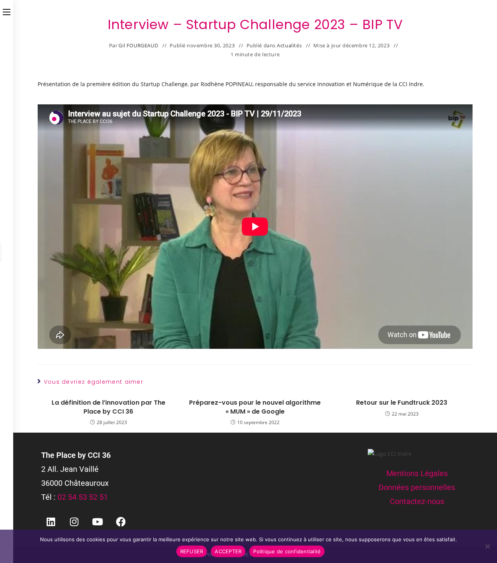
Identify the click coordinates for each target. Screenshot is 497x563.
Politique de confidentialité (287, 551)
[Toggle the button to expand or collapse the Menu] (6, 10)
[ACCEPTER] (487, 546)
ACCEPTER (228, 551)
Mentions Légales (417, 473)
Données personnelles (417, 487)
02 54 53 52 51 (82, 497)
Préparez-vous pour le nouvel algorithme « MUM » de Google (255, 407)
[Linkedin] (51, 521)
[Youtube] (97, 521)
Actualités (289, 45)
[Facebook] (120, 521)
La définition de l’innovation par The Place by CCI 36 (108, 407)
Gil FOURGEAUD (138, 45)
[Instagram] (74, 521)
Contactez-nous (417, 501)
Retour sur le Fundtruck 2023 (401, 402)
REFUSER (191, 551)
